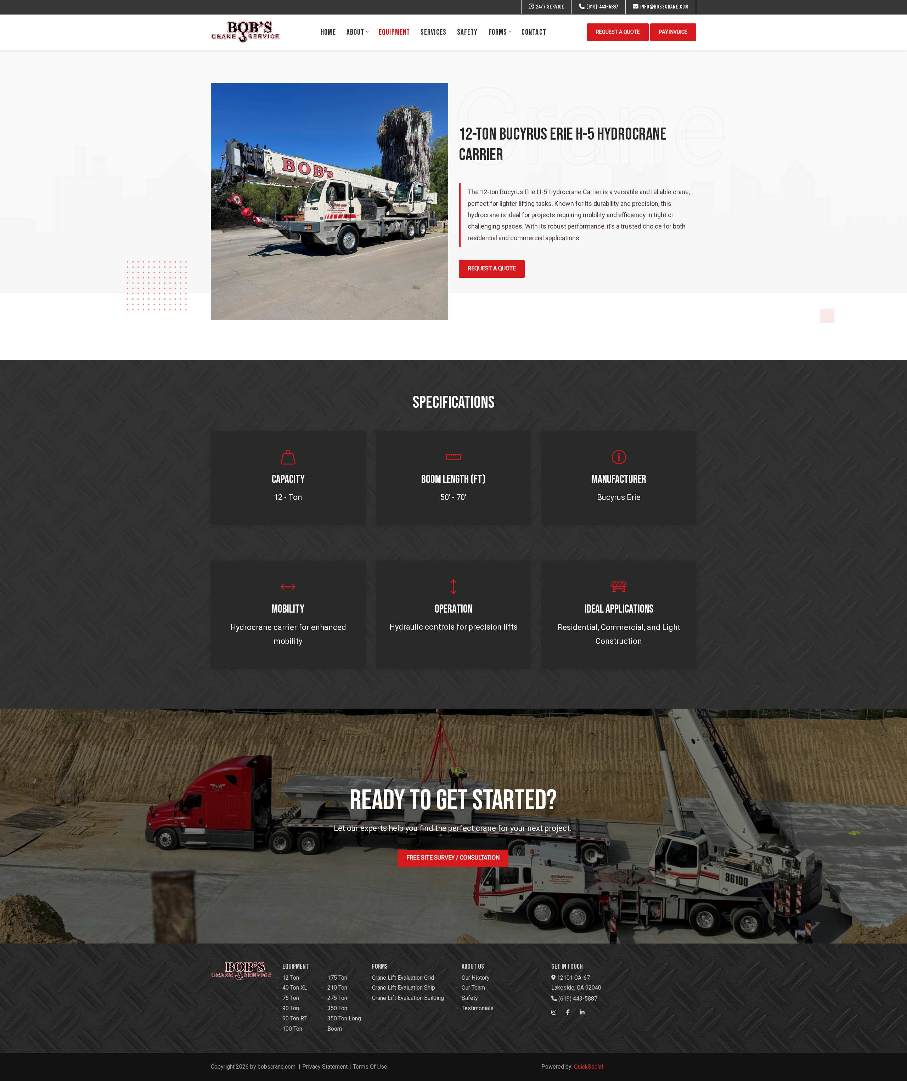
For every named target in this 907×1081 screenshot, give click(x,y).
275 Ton (337, 998)
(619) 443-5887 (601, 7)
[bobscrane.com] (245, 32)
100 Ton (292, 1028)
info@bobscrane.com (664, 7)
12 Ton (290, 977)
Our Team (473, 987)
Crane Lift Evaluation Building (408, 998)
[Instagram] (553, 1012)
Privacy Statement (325, 1066)
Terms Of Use (370, 1066)
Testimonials (478, 1008)
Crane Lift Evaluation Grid (403, 977)
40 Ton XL (294, 987)
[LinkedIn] (582, 1012)
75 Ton (290, 998)
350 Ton (337, 1008)
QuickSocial (588, 1066)
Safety (470, 998)
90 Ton (290, 1008)
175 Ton (337, 977)
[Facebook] (568, 1012)
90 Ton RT (294, 1018)
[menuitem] (328, 32)
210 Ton (337, 987)
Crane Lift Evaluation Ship (403, 987)
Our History (476, 977)
